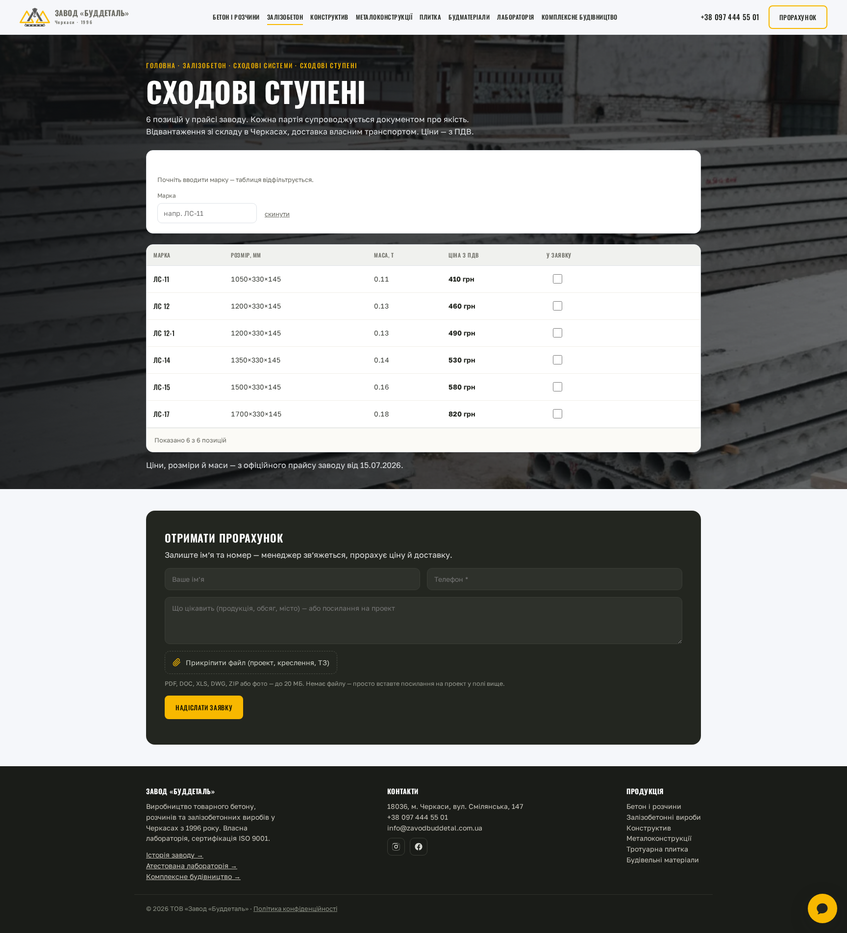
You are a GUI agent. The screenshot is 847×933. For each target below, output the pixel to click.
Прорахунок (798, 17)
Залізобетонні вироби (663, 817)
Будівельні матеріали (662, 859)
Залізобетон (285, 17)
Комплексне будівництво (580, 17)
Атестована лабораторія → (191, 865)
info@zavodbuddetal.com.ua (434, 828)
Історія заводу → (174, 855)
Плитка (430, 17)
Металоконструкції (384, 17)
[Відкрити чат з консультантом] (822, 908)
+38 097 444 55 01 (730, 16)
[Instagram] (396, 846)
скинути (277, 214)
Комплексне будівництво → (193, 876)
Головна (161, 65)
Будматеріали (469, 17)
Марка (166, 195)
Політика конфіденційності (295, 908)
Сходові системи (263, 65)
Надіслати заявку (203, 707)
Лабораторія (515, 17)
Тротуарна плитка (657, 849)
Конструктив (329, 17)
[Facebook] (418, 846)
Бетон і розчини (236, 17)
